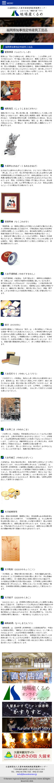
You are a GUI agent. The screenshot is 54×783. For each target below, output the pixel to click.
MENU (10, 3)
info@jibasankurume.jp (27, 774)
